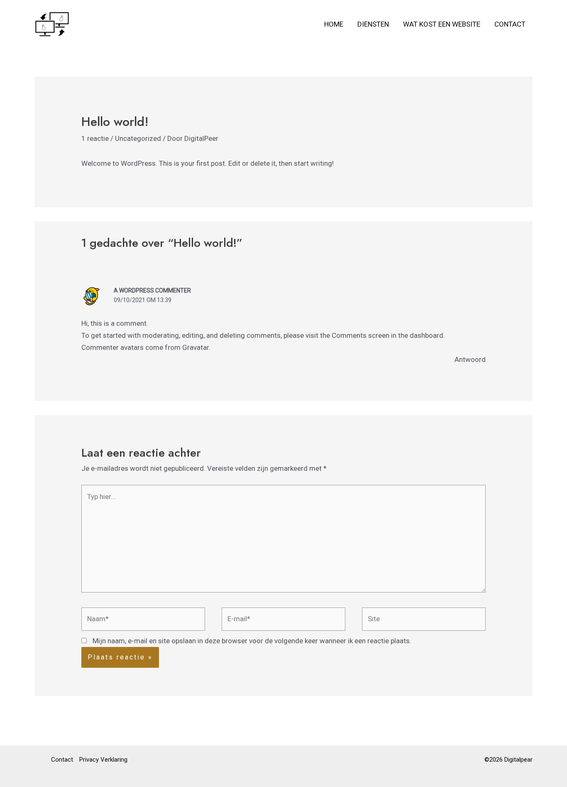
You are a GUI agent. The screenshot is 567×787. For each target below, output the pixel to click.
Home (333, 24)
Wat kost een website (441, 24)
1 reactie (95, 138)
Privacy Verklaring (103, 759)
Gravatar (195, 347)
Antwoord (470, 359)
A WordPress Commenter (152, 290)
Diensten (373, 24)
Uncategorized (138, 138)
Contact (509, 24)
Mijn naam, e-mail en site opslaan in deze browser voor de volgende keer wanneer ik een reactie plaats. (252, 641)
